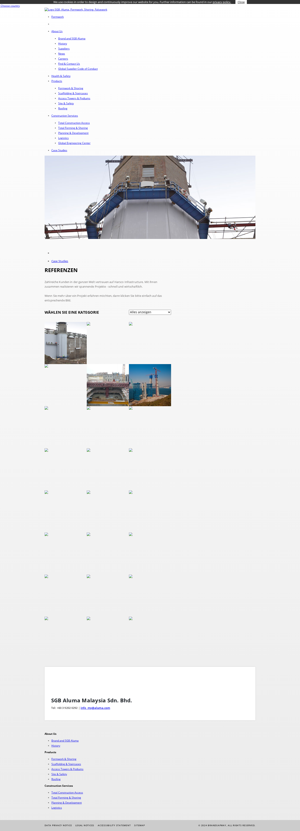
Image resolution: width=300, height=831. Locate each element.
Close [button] (241, 2)
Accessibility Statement (114, 825)
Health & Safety (60, 76)
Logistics (63, 138)
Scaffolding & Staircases (73, 93)
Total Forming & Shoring (73, 128)
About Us (57, 31)
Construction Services (64, 115)
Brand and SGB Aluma (71, 38)
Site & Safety (66, 103)
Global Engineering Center (74, 143)
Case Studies (59, 150)
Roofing (62, 108)
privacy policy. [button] (222, 2)
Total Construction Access (74, 123)
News (61, 53)
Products (56, 81)
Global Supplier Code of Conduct (78, 69)
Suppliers (64, 48)
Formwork (57, 17)
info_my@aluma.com (95, 708)
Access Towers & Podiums (74, 98)
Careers (63, 59)
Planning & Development (73, 133)
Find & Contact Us (69, 64)
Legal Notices (84, 825)
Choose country (10, 6)
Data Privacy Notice (58, 825)
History (62, 43)
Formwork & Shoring (70, 88)
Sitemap (139, 825)
